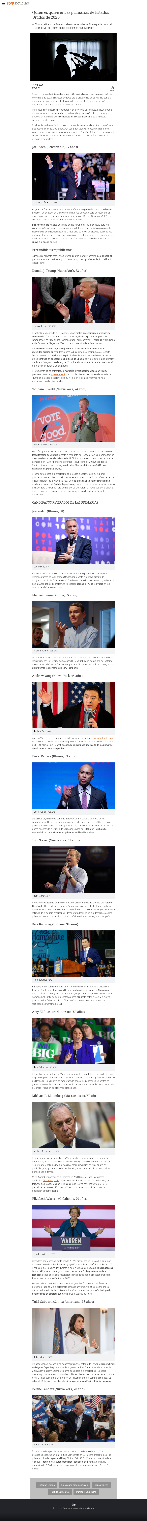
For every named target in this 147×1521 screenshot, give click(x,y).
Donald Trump (101, 1485)
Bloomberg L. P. (51, 1180)
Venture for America (104, 738)
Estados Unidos (47, 1485)
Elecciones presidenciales (74, 1485)
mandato (58, 352)
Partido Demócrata (60, 1492)
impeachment (58, 374)
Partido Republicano (86, 1492)
